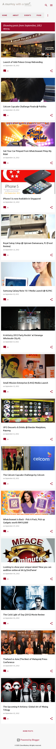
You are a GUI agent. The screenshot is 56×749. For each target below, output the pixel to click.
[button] (51, 71)
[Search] (46, 5)
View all (6, 29)
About (16, 15)
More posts (28, 731)
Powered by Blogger (29, 740)
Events (27, 15)
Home (4, 15)
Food (39, 15)
